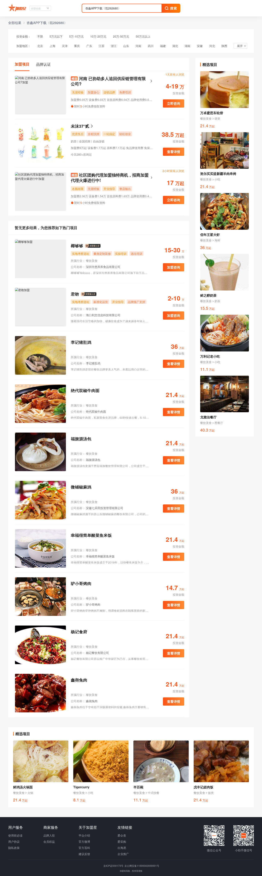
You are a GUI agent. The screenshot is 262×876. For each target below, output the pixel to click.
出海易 (121, 847)
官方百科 (84, 847)
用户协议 (14, 841)
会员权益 (49, 841)
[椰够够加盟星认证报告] (93, 246)
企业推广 (123, 853)
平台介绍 (84, 835)
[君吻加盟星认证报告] (88, 294)
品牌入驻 (49, 835)
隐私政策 (14, 847)
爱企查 (121, 835)
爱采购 (121, 841)
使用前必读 (15, 835)
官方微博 (84, 841)
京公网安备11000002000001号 (141, 865)
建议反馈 (84, 853)
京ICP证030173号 (113, 865)
